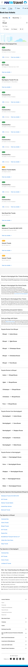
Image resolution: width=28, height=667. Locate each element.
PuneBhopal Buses (10, 404)
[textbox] (15, 23)
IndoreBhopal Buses (10, 375)
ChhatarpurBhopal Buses (11, 389)
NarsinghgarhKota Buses (11, 437)
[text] (3, 8)
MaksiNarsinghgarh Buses (12, 486)
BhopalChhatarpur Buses (11, 348)
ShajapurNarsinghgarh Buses (13, 471)
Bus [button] (11, 8)
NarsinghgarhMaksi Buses (12, 445)
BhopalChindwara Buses (11, 355)
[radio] (7, 18)
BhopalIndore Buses (10, 334)
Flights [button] (4, 8)
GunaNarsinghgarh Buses (12, 464)
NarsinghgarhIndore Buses (12, 416)
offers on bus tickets (10, 321)
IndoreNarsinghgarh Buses (12, 457)
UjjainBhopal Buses (10, 382)
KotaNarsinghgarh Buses (11, 478)
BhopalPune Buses (10, 363)
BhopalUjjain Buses (10, 341)
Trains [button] (18, 8)
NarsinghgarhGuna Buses (12, 423)
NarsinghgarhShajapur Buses (13, 430)
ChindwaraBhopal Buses (11, 396)
